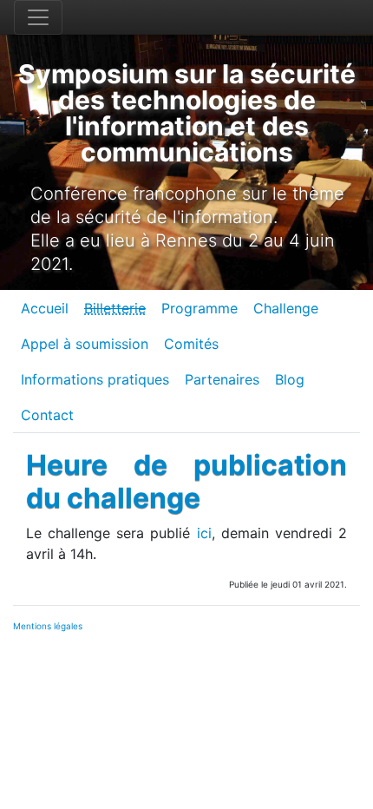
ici (204, 533)
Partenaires (222, 379)
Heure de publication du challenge (186, 481)
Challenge (285, 308)
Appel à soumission (84, 343)
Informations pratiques (95, 379)
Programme (199, 308)
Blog (289, 379)
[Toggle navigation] (38, 17)
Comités (191, 343)
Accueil (45, 308)
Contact (47, 415)
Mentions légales (47, 626)
